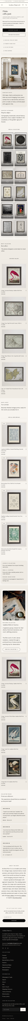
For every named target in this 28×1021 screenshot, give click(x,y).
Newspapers (5, 970)
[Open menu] (2, 5)
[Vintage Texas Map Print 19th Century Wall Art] (14, 309)
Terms (8, 1018)
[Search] (20, 5)
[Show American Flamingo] (13, 87)
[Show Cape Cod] (10, 87)
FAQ (3, 984)
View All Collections (14, 129)
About (4, 982)
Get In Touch (5, 987)
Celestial (4, 958)
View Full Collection (11, 649)
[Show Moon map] (18, 87)
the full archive (17, 898)
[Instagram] (3, 948)
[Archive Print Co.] (14, 5)
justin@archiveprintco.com (15, 943)
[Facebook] (5, 948)
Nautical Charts (6, 967)
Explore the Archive (14, 34)
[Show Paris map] (16, 87)
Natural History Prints (7, 960)
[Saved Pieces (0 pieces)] (23, 5)
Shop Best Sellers (14, 30)
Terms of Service (6, 991)
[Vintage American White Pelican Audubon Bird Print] (14, 702)
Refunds (12, 1018)
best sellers (10, 895)
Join (23, 1009)
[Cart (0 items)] (26, 5)
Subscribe (14, 920)
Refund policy (5, 994)
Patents (4, 962)
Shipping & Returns (7, 989)
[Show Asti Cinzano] (15, 87)
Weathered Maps (6, 965)
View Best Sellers (14, 258)
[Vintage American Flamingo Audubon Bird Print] (14, 276)
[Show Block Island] (11, 87)
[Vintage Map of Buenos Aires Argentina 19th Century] (14, 341)
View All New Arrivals (14, 417)
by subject (23, 895)
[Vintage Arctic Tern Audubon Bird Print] (14, 735)
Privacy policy (6, 996)
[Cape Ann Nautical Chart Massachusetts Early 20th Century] (14, 374)
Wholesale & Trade (7, 977)
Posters (4, 955)
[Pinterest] (7, 948)
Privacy (4, 1018)
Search (4, 979)
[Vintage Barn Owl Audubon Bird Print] (14, 767)
